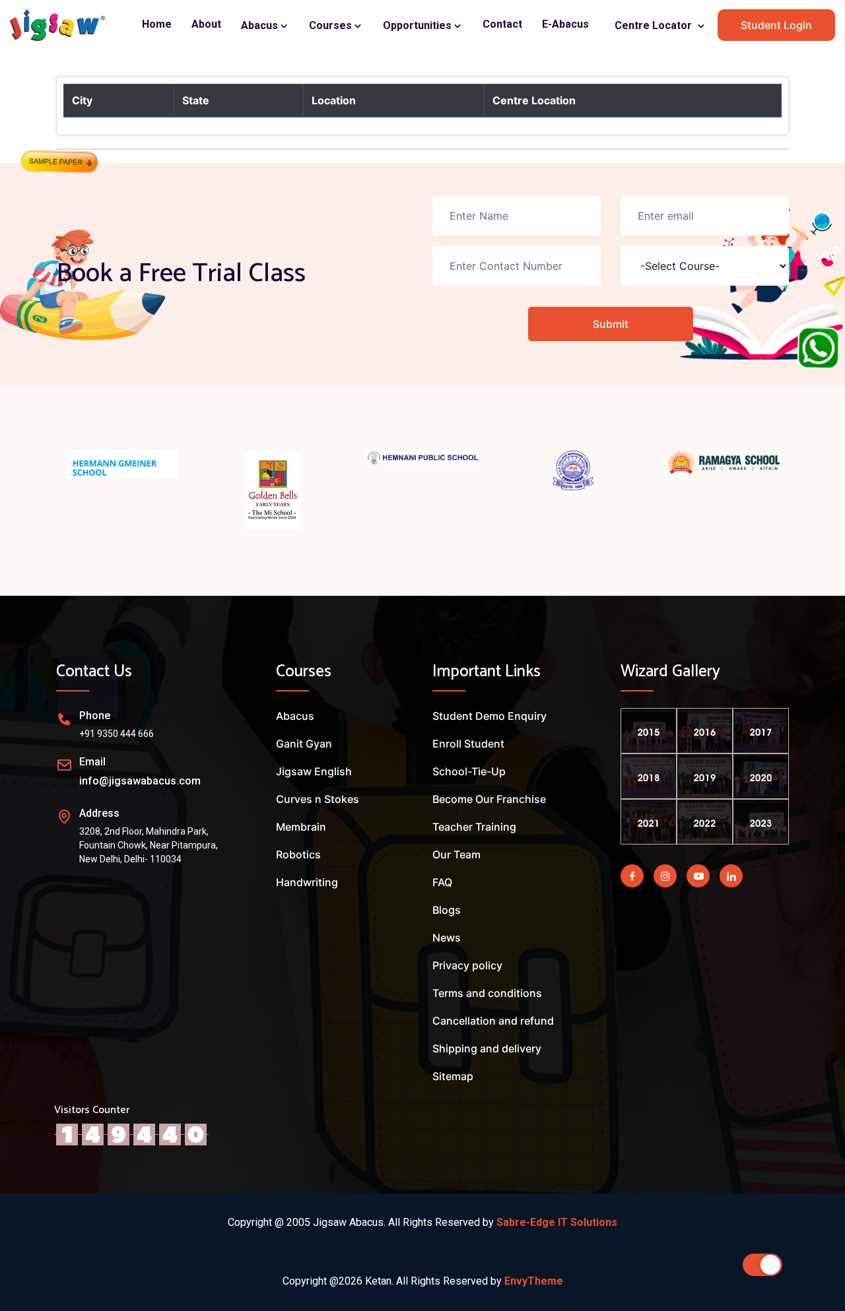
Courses (332, 25)
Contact (502, 24)
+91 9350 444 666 (116, 733)
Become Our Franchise (489, 799)
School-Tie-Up (469, 771)
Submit (610, 324)
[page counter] (131, 1133)
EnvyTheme (533, 1281)
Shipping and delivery (486, 1048)
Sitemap (452, 1076)
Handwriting (307, 882)
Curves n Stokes (317, 799)
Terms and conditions (487, 993)
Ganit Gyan (304, 743)
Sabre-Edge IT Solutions (556, 1222)
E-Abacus (565, 24)
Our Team (456, 854)
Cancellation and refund (493, 1020)
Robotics (298, 854)
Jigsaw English (314, 771)
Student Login (776, 25)
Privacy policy (467, 965)
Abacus (261, 25)
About (206, 24)
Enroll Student (468, 743)
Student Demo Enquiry (489, 715)
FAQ (442, 882)
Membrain (301, 826)
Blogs (446, 909)
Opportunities (418, 25)
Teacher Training (474, 826)
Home (157, 24)
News (446, 937)
